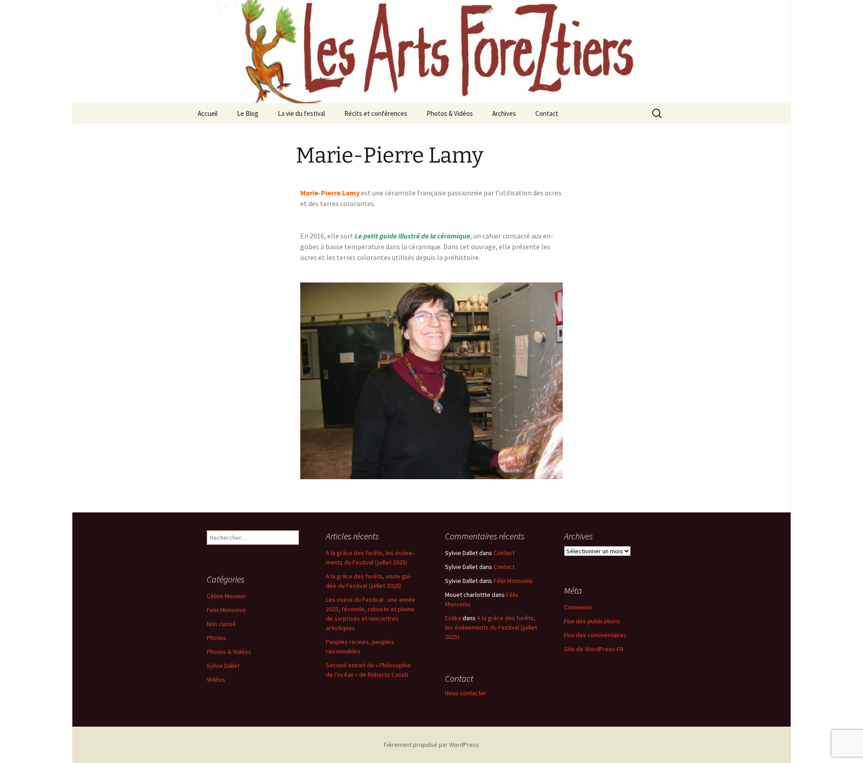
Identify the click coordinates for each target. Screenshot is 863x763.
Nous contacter (465, 693)
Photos (216, 638)
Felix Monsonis (226, 610)
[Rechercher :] (657, 113)
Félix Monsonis (513, 581)
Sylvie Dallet (223, 666)
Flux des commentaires (595, 635)
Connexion (578, 607)
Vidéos (216, 679)
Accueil (208, 113)
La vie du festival (301, 113)
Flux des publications (592, 621)
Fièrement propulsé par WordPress (431, 745)
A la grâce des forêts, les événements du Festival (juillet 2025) (491, 627)
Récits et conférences (375, 113)
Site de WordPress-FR (593, 649)
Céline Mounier (226, 596)
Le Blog (247, 113)
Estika (453, 618)
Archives (504, 113)
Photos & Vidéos (450, 113)
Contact (546, 113)
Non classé (221, 624)
